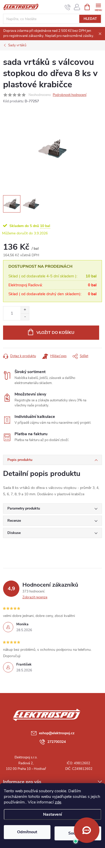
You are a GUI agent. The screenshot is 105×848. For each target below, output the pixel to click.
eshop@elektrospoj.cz (56, 733)
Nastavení (52, 814)
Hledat (90, 19)
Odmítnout (27, 832)
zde (58, 802)
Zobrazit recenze (34, 597)
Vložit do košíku (55, 332)
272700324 (56, 741)
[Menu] (98, 6)
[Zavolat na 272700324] (67, 7)
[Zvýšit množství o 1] (25, 309)
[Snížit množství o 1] (25, 316)
